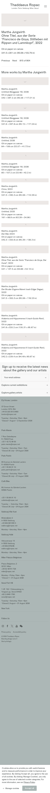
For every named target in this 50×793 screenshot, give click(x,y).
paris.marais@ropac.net (10, 444)
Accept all (29, 788)
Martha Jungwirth (13, 32)
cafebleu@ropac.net (9, 500)
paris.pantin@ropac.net (10, 470)
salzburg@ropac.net (9, 526)
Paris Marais (6, 430)
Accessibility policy (19, 632)
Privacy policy (6, 632)
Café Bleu (5, 481)
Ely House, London (9, 400)
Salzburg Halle (7, 534)
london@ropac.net (8, 414)
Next (14, 60)
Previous (5, 60)
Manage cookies (12, 788)
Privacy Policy (29, 782)
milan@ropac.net (8, 571)
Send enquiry (45, 377)
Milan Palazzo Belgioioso (11, 557)
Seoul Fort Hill (7, 583)
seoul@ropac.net (8, 597)
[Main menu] (45, 6)
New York (5, 608)
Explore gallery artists (12, 392)
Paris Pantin (6, 456)
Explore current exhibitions (14, 385)
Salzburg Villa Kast (9, 512)
